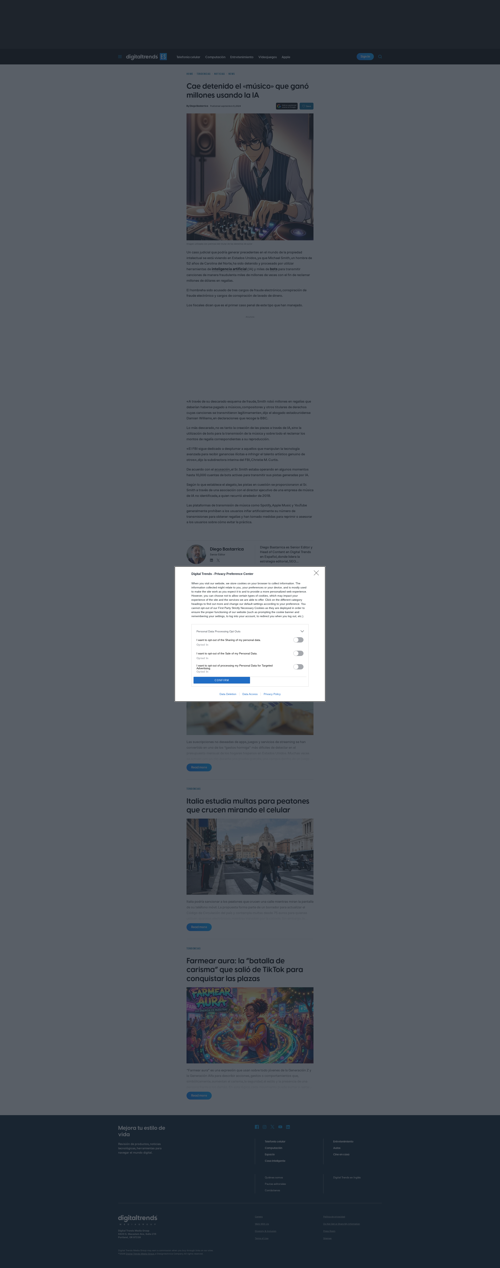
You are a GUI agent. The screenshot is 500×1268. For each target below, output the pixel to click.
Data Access (250, 694)
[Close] (317, 574)
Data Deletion (228, 694)
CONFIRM (222, 680)
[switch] (298, 639)
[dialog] (250, 634)
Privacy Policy (272, 694)
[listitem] (250, 631)
